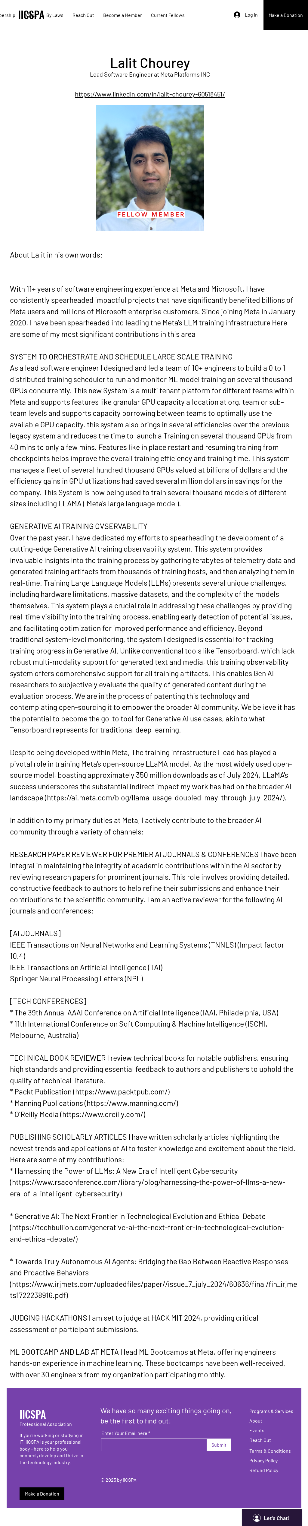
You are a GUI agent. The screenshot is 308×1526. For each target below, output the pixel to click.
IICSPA (33, 1414)
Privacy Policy (263, 1460)
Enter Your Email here (124, 1433)
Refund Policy (263, 1470)
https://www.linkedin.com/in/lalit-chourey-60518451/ (150, 94)
